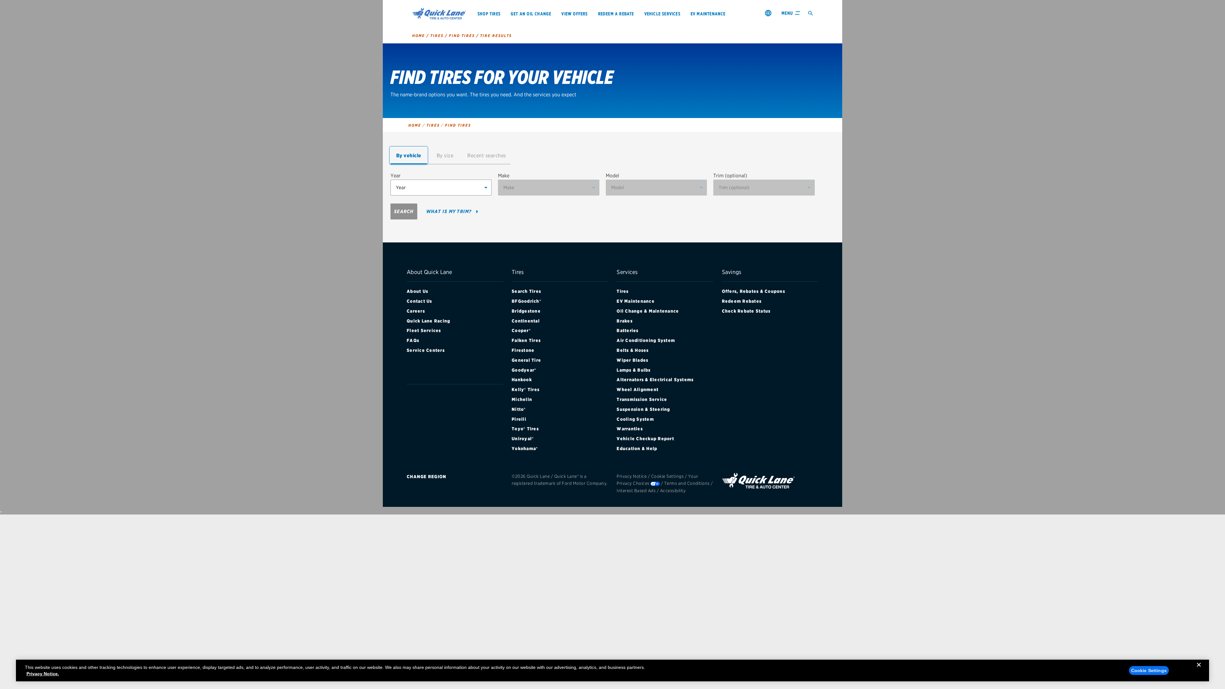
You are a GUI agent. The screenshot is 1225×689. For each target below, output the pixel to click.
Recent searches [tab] (486, 155)
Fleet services (424, 330)
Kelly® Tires (525, 389)
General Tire (526, 360)
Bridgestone (526, 311)
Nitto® (519, 409)
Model (612, 176)
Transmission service (642, 399)
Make (503, 176)
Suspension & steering (643, 409)
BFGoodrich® (526, 301)
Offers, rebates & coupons (753, 291)
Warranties (630, 428)
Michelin (522, 399)
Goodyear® (524, 370)
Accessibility (673, 490)
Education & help (637, 448)
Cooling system (635, 419)
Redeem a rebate (616, 13)
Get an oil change (531, 13)
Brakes (625, 320)
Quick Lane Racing (428, 320)
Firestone (523, 350)
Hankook (522, 379)
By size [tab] (445, 155)
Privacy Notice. (42, 673)
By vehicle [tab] (408, 155)
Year (395, 176)
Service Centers (426, 350)
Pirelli (519, 419)
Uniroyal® (523, 438)
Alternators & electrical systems (655, 379)
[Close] (1199, 670)
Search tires (526, 291)
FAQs (413, 340)
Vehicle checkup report (645, 438)
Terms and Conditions (687, 483)
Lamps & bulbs (633, 370)
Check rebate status (746, 311)
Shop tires (489, 13)
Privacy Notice (632, 476)
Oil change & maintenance (648, 311)
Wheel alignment (637, 389)
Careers (416, 311)
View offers (574, 13)
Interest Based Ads (636, 490)
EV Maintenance (636, 301)
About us (417, 291)
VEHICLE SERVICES (662, 13)
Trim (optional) (730, 176)
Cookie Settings (667, 476)
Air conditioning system (646, 340)
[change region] (768, 13)
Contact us (419, 301)
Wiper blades (632, 360)
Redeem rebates (742, 301)
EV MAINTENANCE (708, 13)
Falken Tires (526, 340)
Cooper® (521, 330)
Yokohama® (525, 448)
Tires (622, 291)
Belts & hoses (633, 350)
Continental (526, 320)
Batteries (627, 330)
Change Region (426, 476)
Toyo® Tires (525, 428)
